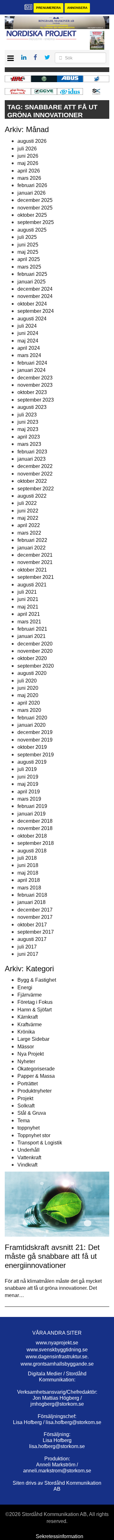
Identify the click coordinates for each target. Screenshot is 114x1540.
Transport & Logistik (39, 1142)
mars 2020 (29, 710)
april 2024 (28, 348)
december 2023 (35, 377)
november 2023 (35, 385)
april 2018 (28, 880)
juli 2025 (27, 237)
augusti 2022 (32, 496)
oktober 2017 (32, 924)
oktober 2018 (32, 836)
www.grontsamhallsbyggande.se (57, 1364)
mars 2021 (29, 621)
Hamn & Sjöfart (34, 1009)
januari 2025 (31, 281)
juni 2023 (27, 422)
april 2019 (28, 791)
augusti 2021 (32, 584)
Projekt (25, 1098)
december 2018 (35, 821)
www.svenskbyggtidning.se (57, 1349)
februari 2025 (32, 274)
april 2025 (28, 259)
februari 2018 (32, 895)
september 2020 (35, 666)
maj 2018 (27, 873)
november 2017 (35, 917)
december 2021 (35, 555)
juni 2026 (27, 156)
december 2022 (35, 466)
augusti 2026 (32, 141)
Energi (24, 987)
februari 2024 (32, 363)
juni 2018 (27, 865)
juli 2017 (27, 946)
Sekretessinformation (59, 1536)
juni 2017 (27, 954)
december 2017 (35, 909)
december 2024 (35, 289)
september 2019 (35, 754)
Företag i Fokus (35, 1002)
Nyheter (26, 1061)
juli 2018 (27, 858)
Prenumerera (48, 7)
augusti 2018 (32, 850)
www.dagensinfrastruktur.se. (57, 1356)
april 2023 (28, 437)
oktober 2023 (32, 392)
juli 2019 (27, 769)
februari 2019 (32, 806)
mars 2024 (29, 355)
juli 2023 (27, 414)
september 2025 (35, 222)
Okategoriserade (36, 1068)
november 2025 (35, 207)
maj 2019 (27, 784)
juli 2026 (27, 148)
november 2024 (35, 296)
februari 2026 (32, 185)
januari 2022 (31, 547)
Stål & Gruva (31, 1113)
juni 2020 (27, 688)
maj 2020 (27, 695)
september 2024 (35, 311)
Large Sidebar (33, 1039)
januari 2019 (31, 813)
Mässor (25, 1046)
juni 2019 (27, 776)
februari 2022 (32, 540)
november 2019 (35, 740)
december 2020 (35, 643)
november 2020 (35, 651)
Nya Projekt (30, 1054)
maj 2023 (27, 429)
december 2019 (35, 732)
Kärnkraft (27, 1017)
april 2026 (28, 170)
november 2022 (35, 473)
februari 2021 (32, 629)
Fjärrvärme (29, 994)
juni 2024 (27, 333)
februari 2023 (32, 451)
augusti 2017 (32, 939)
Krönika (26, 1031)
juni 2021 (27, 599)
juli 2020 (27, 680)
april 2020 (28, 703)
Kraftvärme (29, 1024)
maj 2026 (27, 163)
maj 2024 (27, 340)
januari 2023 (31, 459)
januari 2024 (31, 370)
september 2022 (35, 488)
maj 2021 (27, 606)
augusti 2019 (32, 762)
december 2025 (35, 200)
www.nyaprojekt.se (57, 1342)
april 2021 (28, 614)
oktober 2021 (32, 570)
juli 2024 (27, 326)
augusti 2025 (32, 230)
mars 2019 (29, 799)
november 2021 (35, 562)
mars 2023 (29, 444)
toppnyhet (28, 1128)
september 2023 (35, 400)
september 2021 (35, 577)
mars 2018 (29, 887)
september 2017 (35, 932)
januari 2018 (31, 902)
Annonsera (77, 7)
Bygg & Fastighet (36, 980)
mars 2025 (29, 267)
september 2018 (35, 843)
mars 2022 (29, 533)
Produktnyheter (34, 1091)
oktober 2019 (32, 747)
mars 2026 (29, 178)
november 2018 (35, 828)
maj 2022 (27, 518)
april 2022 (28, 525)
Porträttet (27, 1083)
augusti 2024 (32, 318)
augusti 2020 (32, 673)
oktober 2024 (32, 303)
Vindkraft (27, 1164)
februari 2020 (32, 717)
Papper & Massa (36, 1076)
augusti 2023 (32, 407)
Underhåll (28, 1150)
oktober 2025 (32, 215)
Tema (23, 1120)
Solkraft (26, 1105)
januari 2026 (31, 193)
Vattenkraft (29, 1157)
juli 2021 (27, 592)
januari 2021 (31, 636)
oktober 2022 (32, 481)
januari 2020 (31, 725)
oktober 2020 (32, 658)
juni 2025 (27, 244)
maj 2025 (27, 252)
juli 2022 (27, 503)
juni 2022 (27, 510)
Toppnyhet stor (33, 1135)
